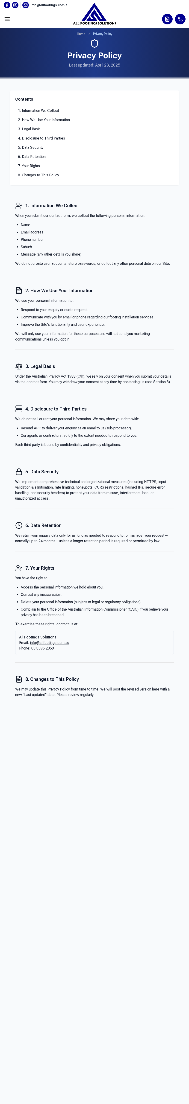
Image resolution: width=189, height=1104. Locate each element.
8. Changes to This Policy (38, 175)
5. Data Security (30, 147)
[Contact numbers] (180, 19)
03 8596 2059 (42, 648)
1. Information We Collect (38, 110)
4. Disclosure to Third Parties (41, 138)
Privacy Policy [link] (102, 34)
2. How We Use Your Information (44, 120)
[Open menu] (7, 19)
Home (81, 34)
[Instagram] (15, 5)
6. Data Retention (32, 156)
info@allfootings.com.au (49, 643)
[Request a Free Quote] (167, 19)
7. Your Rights (29, 166)
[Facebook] (7, 5)
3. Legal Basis (29, 129)
